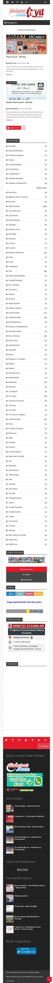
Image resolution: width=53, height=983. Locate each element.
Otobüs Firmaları (15, 419)
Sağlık (11, 438)
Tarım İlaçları (13, 489)
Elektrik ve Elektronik (16, 252)
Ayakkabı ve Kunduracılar (18, 183)
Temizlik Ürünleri (14, 512)
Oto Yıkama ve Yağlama (17, 415)
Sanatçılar (12, 442)
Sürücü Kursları (14, 470)
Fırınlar (11, 262)
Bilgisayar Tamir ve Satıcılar (18, 197)
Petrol (11, 424)
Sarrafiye (12, 447)
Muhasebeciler (14, 378)
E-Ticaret (12, 243)
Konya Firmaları (14, 336)
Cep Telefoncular (15, 211)
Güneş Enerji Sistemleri (17, 276)
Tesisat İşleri (13, 521)
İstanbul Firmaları (15, 317)
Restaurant (12, 433)
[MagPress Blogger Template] (26, 12)
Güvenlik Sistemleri (15, 280)
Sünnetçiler (12, 466)
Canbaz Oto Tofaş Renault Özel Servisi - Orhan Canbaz (28, 928)
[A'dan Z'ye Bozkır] (26, 562)
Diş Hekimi (12, 234)
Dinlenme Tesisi (14, 229)
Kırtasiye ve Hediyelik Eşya (18, 327)
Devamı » (9, 74)
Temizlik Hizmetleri (15, 507)
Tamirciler (12, 484)
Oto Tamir (12, 410)
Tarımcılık (12, 493)
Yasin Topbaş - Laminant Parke (27, 806)
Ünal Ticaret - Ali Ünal (16, 57)
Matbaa (11, 368)
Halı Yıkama (13, 290)
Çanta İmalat (13, 215)
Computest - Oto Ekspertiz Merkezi (29, 816)
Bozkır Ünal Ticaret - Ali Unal (19, 102)
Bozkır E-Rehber (11, 972)
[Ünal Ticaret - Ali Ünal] (26, 45)
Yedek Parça (13, 540)
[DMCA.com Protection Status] (26, 791)
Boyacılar (12, 202)
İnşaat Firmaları (14, 313)
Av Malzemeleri (14, 174)
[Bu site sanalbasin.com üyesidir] (12, 791)
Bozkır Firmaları (14, 206)
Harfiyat (11, 294)
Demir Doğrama (14, 220)
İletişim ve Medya (15, 308)
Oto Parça (12, 405)
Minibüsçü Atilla (21, 896)
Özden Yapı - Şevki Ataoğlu (26, 906)
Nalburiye (12, 387)
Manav (11, 354)
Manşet (11, 364)
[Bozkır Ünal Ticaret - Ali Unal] (26, 90)
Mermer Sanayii (14, 373)
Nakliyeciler (13, 382)
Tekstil (11, 503)
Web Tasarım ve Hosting (17, 535)
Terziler (11, 516)
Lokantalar (12, 350)
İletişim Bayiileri (14, 303)
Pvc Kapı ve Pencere (16, 428)
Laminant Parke (14, 345)
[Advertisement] (26, 694)
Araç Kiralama (13, 169)
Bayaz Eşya (11, 37)
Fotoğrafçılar (13, 266)
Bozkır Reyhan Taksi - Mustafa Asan (29, 827)
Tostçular (12, 526)
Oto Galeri (12, 396)
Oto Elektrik (13, 391)
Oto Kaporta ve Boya (16, 401)
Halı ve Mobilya (14, 285)
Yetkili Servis (13, 544)
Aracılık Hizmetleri (15, 164)
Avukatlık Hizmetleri (16, 178)
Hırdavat (12, 299)
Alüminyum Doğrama (16, 155)
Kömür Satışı (13, 340)
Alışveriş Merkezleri (16, 151)
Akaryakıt (12, 146)
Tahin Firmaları (14, 475)
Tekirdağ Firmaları (15, 498)
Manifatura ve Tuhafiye (17, 359)
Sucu (10, 461)
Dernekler (12, 225)
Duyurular (12, 239)
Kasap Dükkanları (15, 322)
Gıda (10, 271)
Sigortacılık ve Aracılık (16, 456)
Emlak (11, 257)
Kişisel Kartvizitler (15, 331)
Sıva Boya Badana (15, 452)
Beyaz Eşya (13, 192)
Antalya (11, 160)
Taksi (10, 479)
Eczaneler (12, 248)
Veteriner (12, 530)
